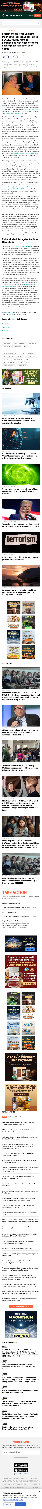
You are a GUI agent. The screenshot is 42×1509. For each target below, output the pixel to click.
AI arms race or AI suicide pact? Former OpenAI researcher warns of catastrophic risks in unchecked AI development (20, 455)
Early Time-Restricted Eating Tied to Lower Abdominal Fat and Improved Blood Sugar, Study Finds (20, 1292)
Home (4, 30)
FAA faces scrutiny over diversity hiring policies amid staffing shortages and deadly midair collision (19, 592)
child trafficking (16, 61)
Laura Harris (14, 521)
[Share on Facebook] (13, 57)
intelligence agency (29, 63)
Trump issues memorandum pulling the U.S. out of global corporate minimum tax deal (20, 525)
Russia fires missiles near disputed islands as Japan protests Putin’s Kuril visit (19, 1161)
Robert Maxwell (19, 66)
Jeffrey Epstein (12, 64)
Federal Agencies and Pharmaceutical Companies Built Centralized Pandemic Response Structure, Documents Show (20, 1169)
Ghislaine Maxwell (13, 63)
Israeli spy (5, 64)
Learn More (8, 1504)
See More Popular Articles (21, 1306)
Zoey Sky (13, 554)
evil (6, 63)
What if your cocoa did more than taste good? (17, 1248)
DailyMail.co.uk (7, 324)
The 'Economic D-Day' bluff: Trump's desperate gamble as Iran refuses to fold (18, 1206)
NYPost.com (6, 327)
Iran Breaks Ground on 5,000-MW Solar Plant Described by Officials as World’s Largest (17, 1262)
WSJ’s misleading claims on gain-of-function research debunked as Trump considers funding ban (18, 420)
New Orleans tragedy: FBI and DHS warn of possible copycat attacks (20, 558)
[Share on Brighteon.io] (9, 57)
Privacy (12, 1480)
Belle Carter (13, 52)
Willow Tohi (13, 451)
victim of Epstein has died (23, 246)
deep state (17, 347)
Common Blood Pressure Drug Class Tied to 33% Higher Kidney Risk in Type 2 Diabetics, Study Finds (19, 1285)
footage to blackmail (14, 113)
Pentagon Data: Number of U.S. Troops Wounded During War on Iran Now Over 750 (18, 1123)
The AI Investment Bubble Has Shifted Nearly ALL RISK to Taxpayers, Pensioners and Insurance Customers (19, 1403)
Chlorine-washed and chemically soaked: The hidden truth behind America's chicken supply (19, 1235)
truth (25, 66)
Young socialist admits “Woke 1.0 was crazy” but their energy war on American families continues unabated (20, 1220)
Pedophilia (32, 64)
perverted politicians (8, 66)
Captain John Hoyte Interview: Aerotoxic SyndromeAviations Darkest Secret (17, 1428)
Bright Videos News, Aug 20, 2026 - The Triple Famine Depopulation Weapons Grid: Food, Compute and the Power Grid (20, 1416)
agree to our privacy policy (13, 1500)
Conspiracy (11, 30)
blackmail (8, 61)
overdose (25, 64)
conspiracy (24, 61)
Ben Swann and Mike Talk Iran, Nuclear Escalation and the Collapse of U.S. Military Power (18, 1367)
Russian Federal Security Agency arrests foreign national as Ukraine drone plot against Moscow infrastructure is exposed (18, 1146)
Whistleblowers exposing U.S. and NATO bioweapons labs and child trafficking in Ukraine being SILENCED (19, 880)
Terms (17, 1480)
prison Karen (29, 231)
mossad (20, 64)
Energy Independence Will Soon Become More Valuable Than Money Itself (20, 1391)
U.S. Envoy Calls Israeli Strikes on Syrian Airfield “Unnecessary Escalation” (18, 1154)
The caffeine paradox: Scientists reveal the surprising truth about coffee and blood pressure (20, 1269)
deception (31, 61)
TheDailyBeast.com (8, 331)
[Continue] (38, 1452)
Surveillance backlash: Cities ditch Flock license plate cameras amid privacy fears (19, 1299)
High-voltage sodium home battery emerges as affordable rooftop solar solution (18, 1242)
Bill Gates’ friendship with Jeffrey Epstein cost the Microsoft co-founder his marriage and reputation (20, 732)
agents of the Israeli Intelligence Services (25, 153)
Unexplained (8, 67)
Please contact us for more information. (14, 927)
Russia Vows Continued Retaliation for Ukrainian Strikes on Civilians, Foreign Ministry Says (18, 1199)
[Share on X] (18, 57)
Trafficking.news (10, 312)
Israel (37, 63)
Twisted (29, 66)
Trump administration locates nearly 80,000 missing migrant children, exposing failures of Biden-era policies (20, 767)
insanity (21, 63)
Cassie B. (13, 415)
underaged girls (9, 366)
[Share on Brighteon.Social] (4, 57)
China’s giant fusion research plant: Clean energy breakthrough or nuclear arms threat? (20, 491)
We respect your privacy (21, 1457)
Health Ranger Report (10, 1342)
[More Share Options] (22, 57)
